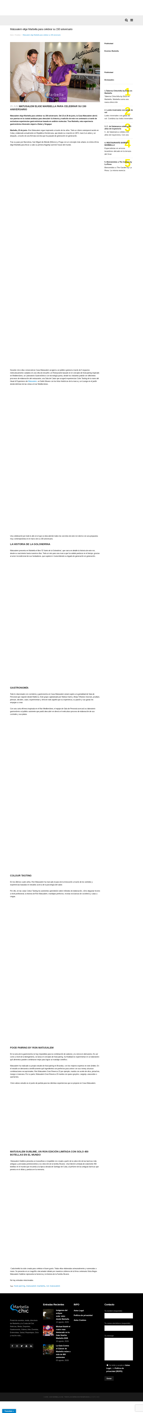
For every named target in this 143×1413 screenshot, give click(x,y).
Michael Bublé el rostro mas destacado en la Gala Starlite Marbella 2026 (63, 1332)
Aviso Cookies (80, 1320)
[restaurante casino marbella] (71, 7)
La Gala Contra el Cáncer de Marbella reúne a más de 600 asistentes (63, 1351)
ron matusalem (53, 1286)
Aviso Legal (79, 1311)
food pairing (19, 1286)
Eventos (18, 35)
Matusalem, (32, 381)
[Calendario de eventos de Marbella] (118, 60)
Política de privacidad (83, 1315)
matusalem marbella (35, 1286)
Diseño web (95, 1397)
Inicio (12, 35)
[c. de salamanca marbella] (55, 972)
